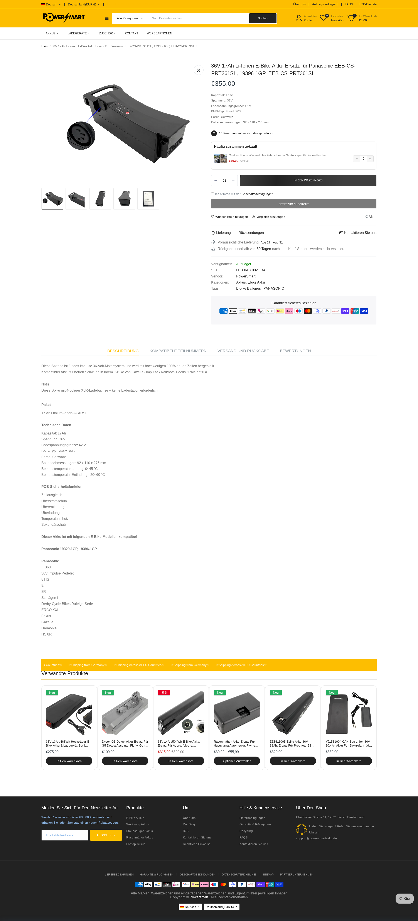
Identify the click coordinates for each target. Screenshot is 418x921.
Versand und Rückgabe (243, 351)
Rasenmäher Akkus (139, 837)
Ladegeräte (78, 33)
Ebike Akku (256, 282)
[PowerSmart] (63, 18)
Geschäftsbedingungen (257, 194)
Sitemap (268, 874)
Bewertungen (295, 351)
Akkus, (242, 282)
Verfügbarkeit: (222, 264)
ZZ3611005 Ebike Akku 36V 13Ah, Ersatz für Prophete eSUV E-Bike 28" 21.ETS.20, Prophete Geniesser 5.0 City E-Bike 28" (292, 743)
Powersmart (199, 897)
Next (365, 727)
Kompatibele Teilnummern (178, 351)
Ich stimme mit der (244, 194)
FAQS (349, 4)
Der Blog (189, 824)
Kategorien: (220, 282)
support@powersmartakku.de (316, 838)
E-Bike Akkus (135, 818)
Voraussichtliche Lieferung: (239, 242)
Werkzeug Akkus (137, 824)
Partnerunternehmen (296, 874)
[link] (88, 694)
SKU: (215, 270)
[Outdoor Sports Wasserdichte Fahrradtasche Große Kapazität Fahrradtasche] (220, 158)
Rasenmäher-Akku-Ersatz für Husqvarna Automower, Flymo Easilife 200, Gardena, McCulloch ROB (237, 743)
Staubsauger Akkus (139, 831)
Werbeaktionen (159, 33)
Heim (45, 46)
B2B (186, 831)
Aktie (372, 217)
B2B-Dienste (368, 4)
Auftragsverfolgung (325, 4)
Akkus (51, 33)
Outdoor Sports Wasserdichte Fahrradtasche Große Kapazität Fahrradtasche (277, 155)
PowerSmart (245, 276)
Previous (52, 727)
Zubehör (106, 33)
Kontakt (131, 33)
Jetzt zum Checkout (294, 204)
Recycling (246, 831)
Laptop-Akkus (135, 844)
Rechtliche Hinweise (197, 844)
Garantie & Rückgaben (255, 824)
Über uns (299, 4)
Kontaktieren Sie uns (197, 837)
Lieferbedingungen (252, 818)
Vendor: (217, 276)
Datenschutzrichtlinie (239, 874)
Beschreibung (123, 351)
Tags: (215, 288)
